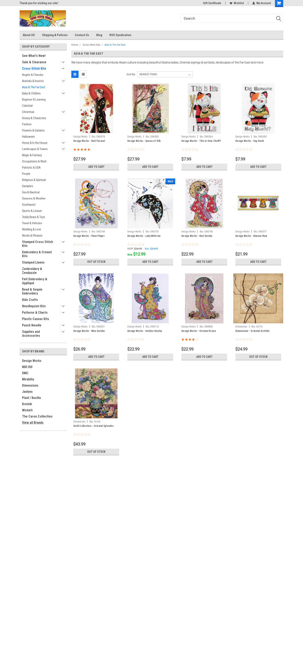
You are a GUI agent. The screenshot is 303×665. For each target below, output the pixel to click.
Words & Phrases (32, 235)
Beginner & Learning (34, 99)
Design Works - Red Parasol (89, 141)
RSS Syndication (120, 35)
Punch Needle (31, 325)
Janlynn (27, 392)
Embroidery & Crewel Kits (37, 254)
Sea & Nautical (31, 192)
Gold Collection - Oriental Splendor (93, 426)
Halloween (28, 136)
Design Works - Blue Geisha (89, 331)
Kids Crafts (30, 300)
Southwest (28, 204)
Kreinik (27, 404)
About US (29, 35)
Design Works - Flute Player (89, 236)
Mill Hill (27, 367)
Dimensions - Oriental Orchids (252, 331)
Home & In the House (34, 143)
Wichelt (27, 410)
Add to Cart (96, 166)
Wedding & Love (31, 229)
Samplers (27, 186)
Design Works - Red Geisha (196, 236)
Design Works (31, 361)
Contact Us (82, 35)
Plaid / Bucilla (31, 398)
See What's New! (34, 56)
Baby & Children (31, 93)
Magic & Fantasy (32, 155)
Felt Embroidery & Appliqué (34, 281)
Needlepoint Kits (34, 306)
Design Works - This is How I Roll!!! (201, 141)
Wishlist (239, 3)
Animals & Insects (33, 81)
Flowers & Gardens (33, 130)
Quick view (96, 130)
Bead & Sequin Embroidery (32, 291)
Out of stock (96, 261)
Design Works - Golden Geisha (144, 331)
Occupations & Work (34, 161)
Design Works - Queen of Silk (144, 141)
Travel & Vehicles (32, 223)
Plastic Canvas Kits (35, 319)
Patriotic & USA (31, 167)
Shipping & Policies (55, 35)
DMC (25, 373)
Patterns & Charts (35, 312)
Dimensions (30, 385)
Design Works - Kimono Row (251, 236)
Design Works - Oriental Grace (198, 331)
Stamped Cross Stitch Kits (37, 244)
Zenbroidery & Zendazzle (32, 271)
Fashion (27, 124)
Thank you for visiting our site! (39, 3)
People (26, 174)
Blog (99, 35)
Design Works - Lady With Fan (143, 236)
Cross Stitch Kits (34, 68)
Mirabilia (28, 379)
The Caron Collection (37, 416)
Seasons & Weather (34, 198)
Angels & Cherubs (32, 75)
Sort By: (131, 74)
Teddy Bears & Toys (33, 217)
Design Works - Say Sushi (249, 141)
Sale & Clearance (34, 62)
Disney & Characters (34, 118)
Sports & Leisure (32, 211)
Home (74, 44)
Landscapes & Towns (35, 149)
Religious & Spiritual (34, 180)
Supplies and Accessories (31, 334)
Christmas (28, 112)
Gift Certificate (212, 3)
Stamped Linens (33, 262)
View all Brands (32, 423)
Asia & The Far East (33, 87)
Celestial (27, 106)
